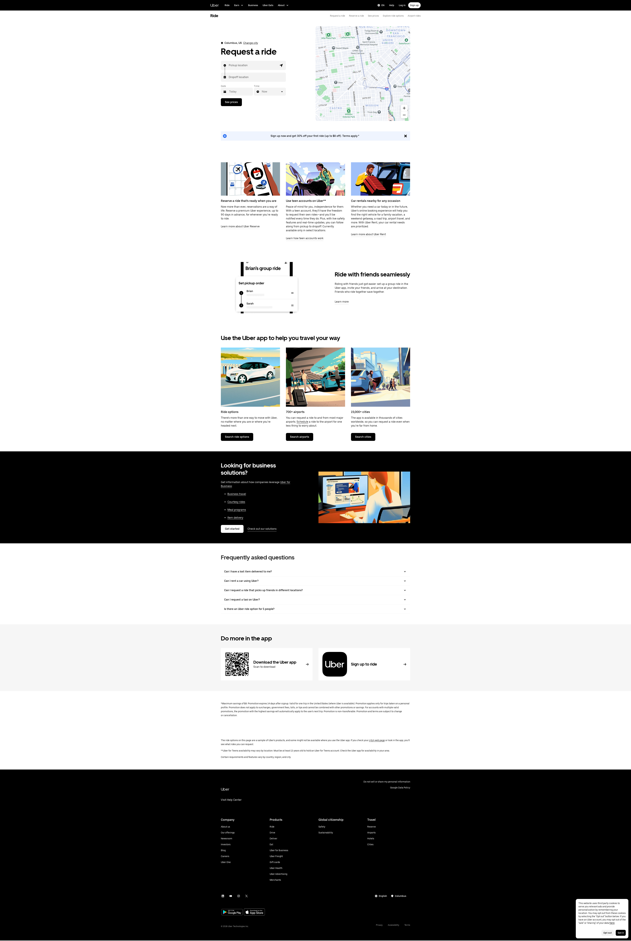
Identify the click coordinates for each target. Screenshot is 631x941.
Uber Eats (268, 5)
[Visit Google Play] (232, 912)
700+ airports (295, 412)
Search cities (363, 436)
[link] (315, 136)
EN (383, 5)
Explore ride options (393, 15)
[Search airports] (315, 377)
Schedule (302, 421)
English (383, 896)
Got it (621, 932)
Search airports (299, 436)
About (281, 5)
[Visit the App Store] (254, 912)
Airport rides (414, 15)
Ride (227, 5)
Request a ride (337, 15)
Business (253, 5)
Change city (250, 43)
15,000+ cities (360, 412)
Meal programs (236, 509)
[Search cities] (380, 377)
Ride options (229, 412)
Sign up (414, 5)
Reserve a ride (356, 15)
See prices (373, 15)
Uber (214, 5)
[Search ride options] (250, 377)
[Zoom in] (404, 108)
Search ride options (237, 436)
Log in (402, 5)
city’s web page (377, 740)
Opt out (607, 932)
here (612, 923)
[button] (281, 65)
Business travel (236, 494)
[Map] (363, 73)
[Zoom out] (404, 115)
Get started (232, 528)
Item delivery (235, 517)
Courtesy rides (236, 501)
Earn (236, 5)
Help (391, 5)
